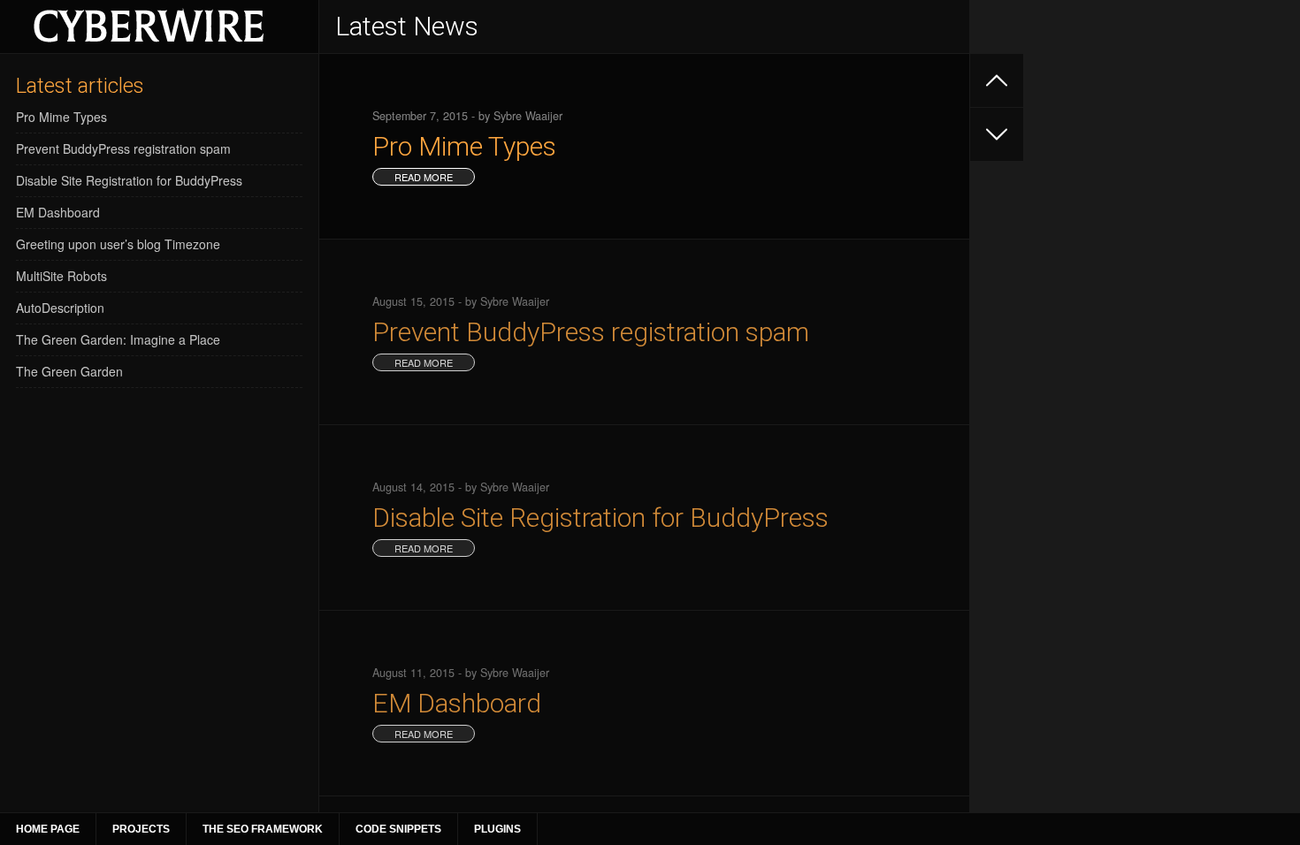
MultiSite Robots (61, 276)
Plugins (497, 829)
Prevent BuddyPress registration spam (123, 148)
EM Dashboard (58, 212)
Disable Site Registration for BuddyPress (129, 180)
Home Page (48, 829)
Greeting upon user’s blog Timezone (118, 244)
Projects (141, 829)
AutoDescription (60, 307)
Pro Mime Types (61, 117)
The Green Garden (69, 371)
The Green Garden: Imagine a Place (118, 339)
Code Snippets (398, 829)
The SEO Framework (263, 829)
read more (423, 177)
